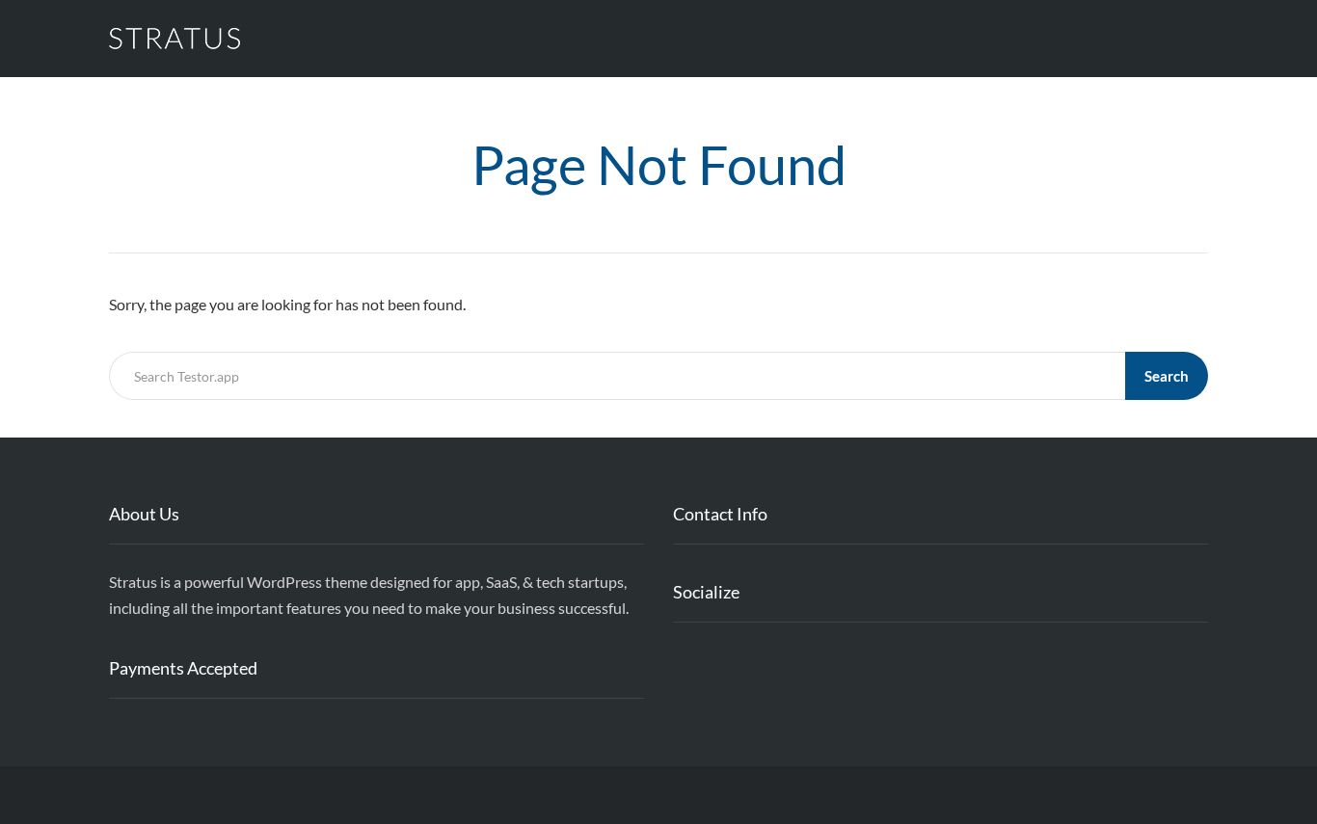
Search (1166, 376)
